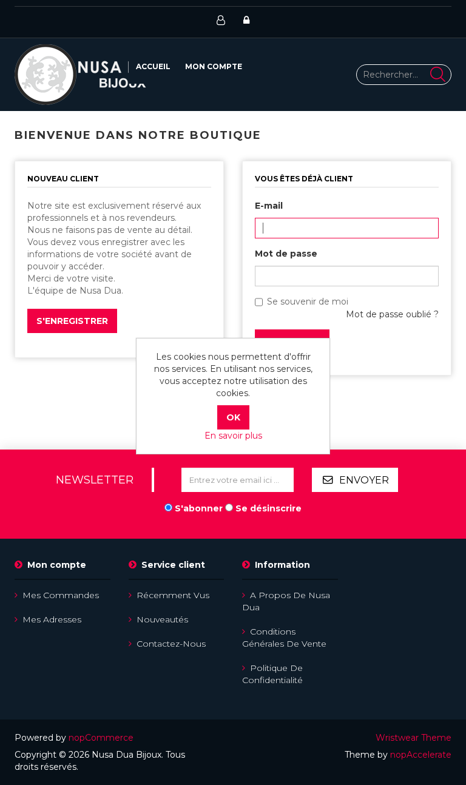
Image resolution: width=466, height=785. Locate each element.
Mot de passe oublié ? (392, 314)
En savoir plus (233, 435)
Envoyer (364, 480)
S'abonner (199, 508)
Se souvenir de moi (307, 301)
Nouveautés (162, 619)
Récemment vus (173, 595)
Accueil (153, 66)
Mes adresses (51, 619)
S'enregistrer (72, 320)
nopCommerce (101, 737)
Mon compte (213, 66)
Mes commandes (60, 595)
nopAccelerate (420, 754)
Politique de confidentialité (272, 674)
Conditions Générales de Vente (284, 637)
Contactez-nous (171, 643)
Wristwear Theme (413, 737)
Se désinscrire (268, 508)
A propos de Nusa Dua (286, 601)
